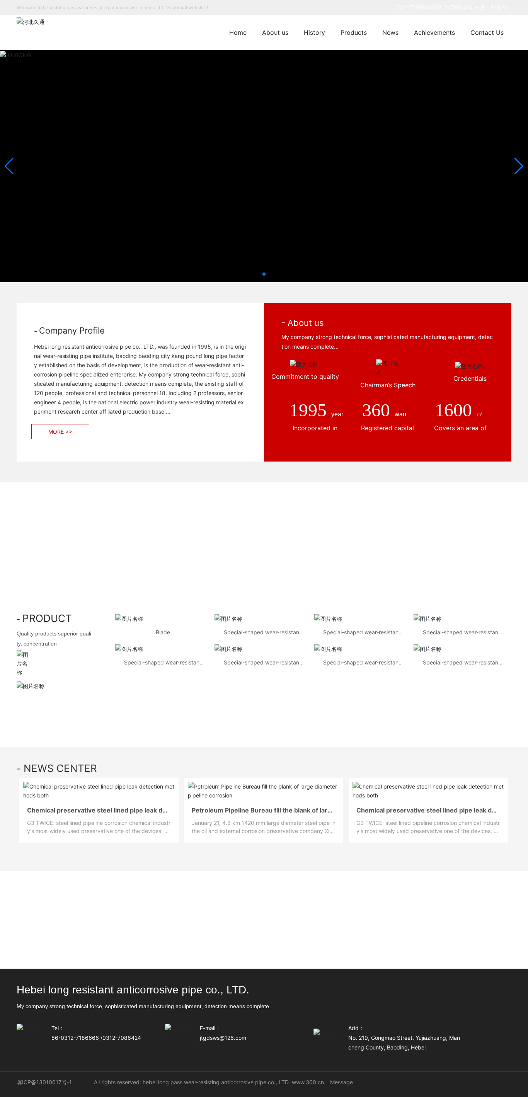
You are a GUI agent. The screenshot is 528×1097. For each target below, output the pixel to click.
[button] (264, 274)
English (501, 7)
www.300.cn (308, 1082)
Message (341, 1082)
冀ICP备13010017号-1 (44, 1082)
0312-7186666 (413, 7)
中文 (480, 7)
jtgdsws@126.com (223, 1037)
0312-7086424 (453, 7)
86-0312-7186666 (75, 1037)
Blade (163, 632)
